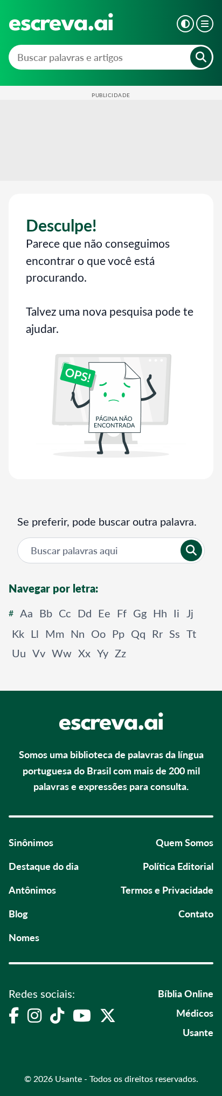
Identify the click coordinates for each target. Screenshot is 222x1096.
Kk (18, 633)
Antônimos (32, 889)
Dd (85, 612)
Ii (176, 612)
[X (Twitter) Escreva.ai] (108, 1015)
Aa (26, 612)
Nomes (24, 937)
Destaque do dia (44, 866)
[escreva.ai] (61, 22)
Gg (140, 612)
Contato (195, 913)
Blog (18, 913)
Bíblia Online (185, 993)
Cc (65, 612)
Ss (174, 633)
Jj (189, 612)
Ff (122, 612)
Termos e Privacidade (167, 889)
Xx (84, 652)
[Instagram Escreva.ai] (34, 1015)
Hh (160, 612)
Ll (35, 633)
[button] (185, 23)
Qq (138, 633)
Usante (198, 1032)
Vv (38, 652)
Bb (45, 612)
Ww (62, 652)
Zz (120, 652)
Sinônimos (31, 842)
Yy (102, 652)
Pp (118, 633)
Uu (19, 652)
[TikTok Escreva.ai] (57, 1015)
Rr (157, 633)
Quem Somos (184, 842)
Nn (78, 633)
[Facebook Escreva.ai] (14, 1015)
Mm (54, 633)
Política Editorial (178, 866)
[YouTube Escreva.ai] (82, 1015)
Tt (191, 633)
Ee (104, 612)
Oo (98, 633)
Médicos (194, 1012)
